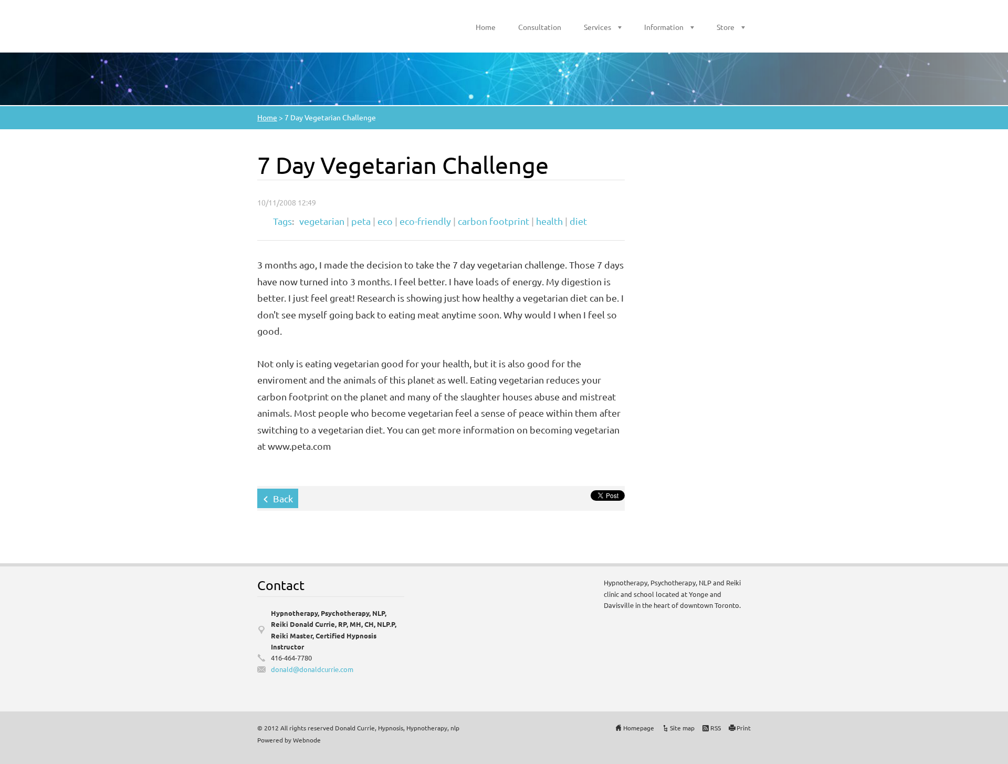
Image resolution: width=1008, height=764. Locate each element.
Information (664, 27)
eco (385, 220)
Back (283, 498)
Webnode (307, 740)
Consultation (539, 27)
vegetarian (321, 220)
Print (744, 728)
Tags (282, 220)
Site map (682, 728)
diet (578, 220)
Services (597, 27)
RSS (715, 728)
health (549, 220)
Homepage (638, 728)
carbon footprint (493, 220)
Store (725, 27)
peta (361, 220)
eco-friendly (425, 220)
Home (486, 27)
